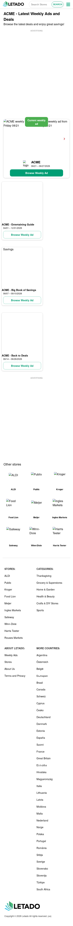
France (40, 751)
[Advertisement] (36, 69)
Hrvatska (41, 772)
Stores (8, 662)
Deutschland (43, 717)
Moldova (41, 806)
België (39, 669)
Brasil (39, 682)
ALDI (7, 576)
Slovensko (42, 868)
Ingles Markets (12, 610)
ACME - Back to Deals (15, 355)
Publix (7, 582)
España (40, 737)
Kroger (8, 589)
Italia (39, 786)
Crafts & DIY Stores (47, 603)
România (41, 848)
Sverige (40, 861)
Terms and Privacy (14, 675)
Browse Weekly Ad (36, 173)
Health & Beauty (45, 596)
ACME (35, 162)
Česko (40, 710)
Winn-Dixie (10, 624)
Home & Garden (45, 589)
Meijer (7, 603)
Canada (40, 689)
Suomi (40, 744)
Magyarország (44, 779)
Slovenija (41, 875)
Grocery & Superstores (49, 582)
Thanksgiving (43, 576)
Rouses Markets (13, 637)
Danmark (41, 724)
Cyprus (40, 703)
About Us (9, 669)
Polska (40, 834)
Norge (39, 827)
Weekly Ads (11, 655)
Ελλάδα (41, 765)
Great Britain (43, 758)
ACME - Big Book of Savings (19, 290)
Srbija (39, 855)
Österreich (42, 662)
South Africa (43, 889)
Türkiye (40, 882)
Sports (40, 610)
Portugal (41, 841)
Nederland (42, 820)
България (42, 675)
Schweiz (41, 696)
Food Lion (10, 596)
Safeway (9, 617)
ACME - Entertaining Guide (18, 224)
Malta (39, 813)
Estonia (40, 730)
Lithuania (41, 792)
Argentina (41, 655)
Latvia (39, 799)
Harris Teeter (11, 631)
